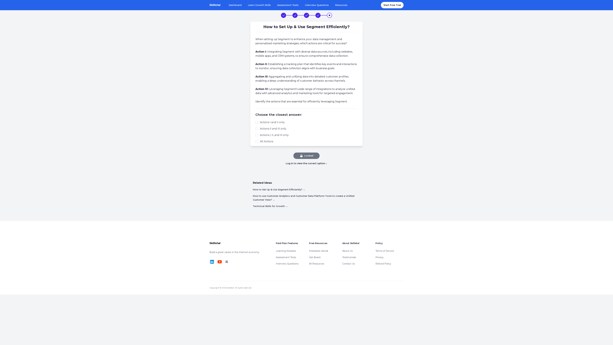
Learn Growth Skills (259, 5)
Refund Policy (383, 263)
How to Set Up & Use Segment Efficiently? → (279, 189)
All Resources (316, 263)
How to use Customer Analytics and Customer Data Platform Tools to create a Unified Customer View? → (303, 198)
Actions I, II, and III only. (274, 135)
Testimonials (349, 257)
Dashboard (235, 5)
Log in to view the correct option (306, 163)
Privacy (379, 257)
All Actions (266, 141)
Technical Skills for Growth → (270, 206)
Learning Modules (286, 250)
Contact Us (348, 263)
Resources (341, 5)
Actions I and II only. (272, 122)
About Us (347, 250)
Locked (308, 155)
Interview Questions (317, 5)
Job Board (314, 257)
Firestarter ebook (318, 250)
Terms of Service (384, 250)
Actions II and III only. (273, 128)
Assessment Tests (288, 5)
